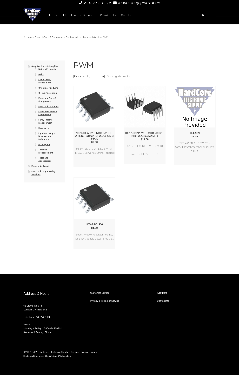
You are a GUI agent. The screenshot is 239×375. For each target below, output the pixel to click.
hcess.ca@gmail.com (139, 3)
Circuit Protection (47, 93)
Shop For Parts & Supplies (44, 66)
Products (108, 15)
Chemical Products (48, 88)
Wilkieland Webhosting (60, 356)
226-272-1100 (97, 3)
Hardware (43, 128)
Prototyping (44, 144)
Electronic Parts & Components (49, 37)
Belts (41, 74)
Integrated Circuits (92, 37)
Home (53, 15)
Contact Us (163, 300)
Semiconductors (73, 37)
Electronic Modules (48, 106)
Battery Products (47, 69)
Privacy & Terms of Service (104, 300)
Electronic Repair (79, 15)
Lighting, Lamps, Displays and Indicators (46, 136)
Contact (128, 15)
